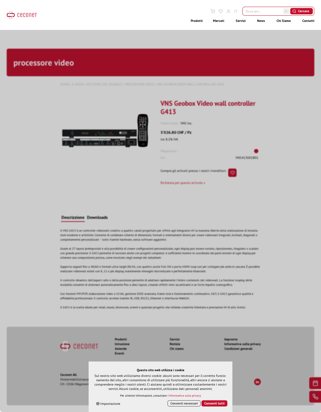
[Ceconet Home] (22, 15)
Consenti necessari (184, 403)
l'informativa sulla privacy (184, 395)
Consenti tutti (214, 403)
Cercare (303, 11)
